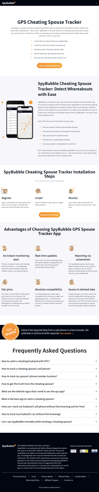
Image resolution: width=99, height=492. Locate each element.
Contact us (68, 480)
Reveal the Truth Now (49, 215)
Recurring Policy (32, 480)
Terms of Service (19, 476)
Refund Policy (63, 476)
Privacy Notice (47, 476)
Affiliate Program (51, 480)
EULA (34, 476)
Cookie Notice (80, 476)
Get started (65, 333)
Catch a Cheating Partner (49, 65)
